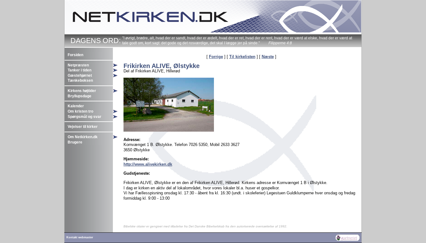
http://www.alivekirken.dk (147, 164)
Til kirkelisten (242, 56)
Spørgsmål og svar (84, 117)
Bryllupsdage (79, 96)
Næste (268, 56)
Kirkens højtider (82, 91)
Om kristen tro (80, 111)
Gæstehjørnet (80, 75)
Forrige (216, 56)
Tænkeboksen (80, 80)
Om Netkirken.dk (83, 137)
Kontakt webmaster (79, 237)
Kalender (76, 106)
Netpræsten (78, 65)
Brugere (75, 142)
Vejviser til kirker (83, 127)
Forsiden (75, 55)
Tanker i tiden (79, 70)
